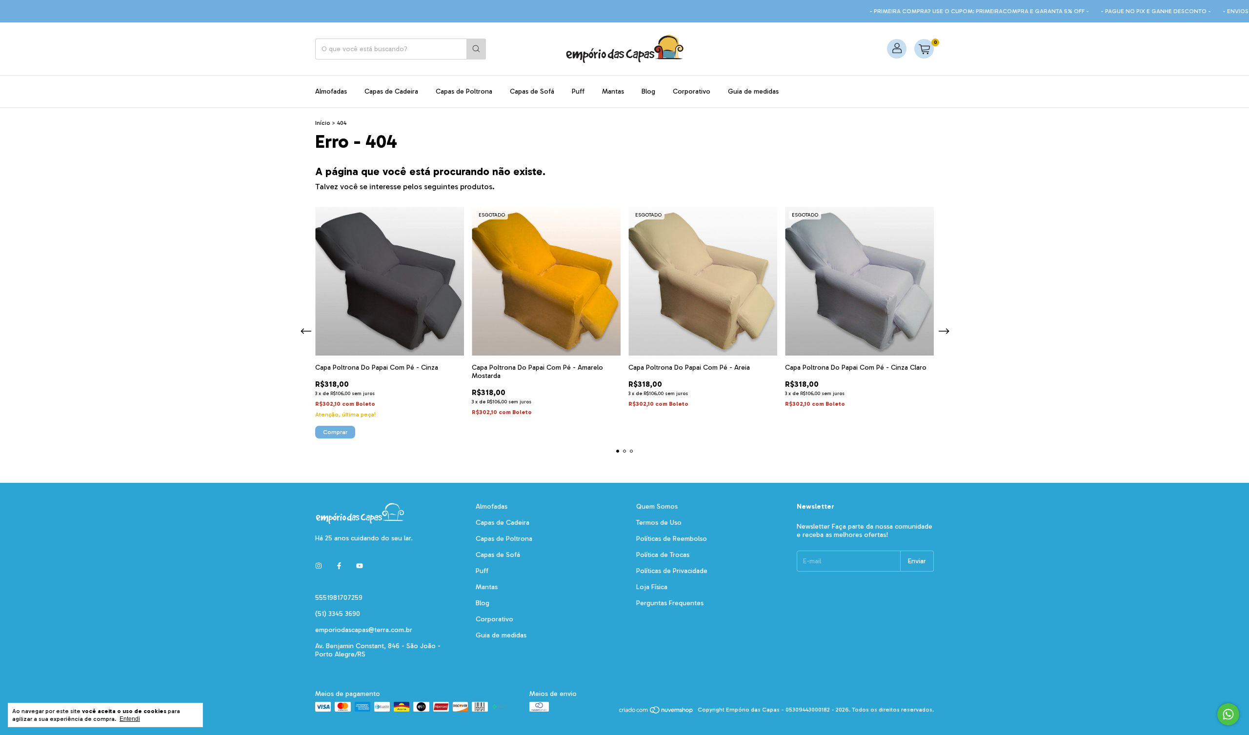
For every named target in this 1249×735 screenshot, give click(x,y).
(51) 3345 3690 (337, 614)
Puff (578, 91)
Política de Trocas (662, 555)
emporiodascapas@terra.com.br (363, 630)
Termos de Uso (659, 522)
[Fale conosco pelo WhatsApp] (1228, 714)
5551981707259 (339, 598)
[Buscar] (476, 49)
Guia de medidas (753, 91)
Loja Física (651, 587)
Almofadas (331, 91)
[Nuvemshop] (656, 712)
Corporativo (691, 91)
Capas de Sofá (532, 91)
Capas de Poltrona (464, 91)
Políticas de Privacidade (671, 571)
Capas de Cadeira (391, 91)
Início (322, 122)
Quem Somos (657, 506)
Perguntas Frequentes (670, 603)
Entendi (130, 718)
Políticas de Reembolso (671, 539)
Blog (648, 91)
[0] (924, 49)
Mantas (613, 91)
